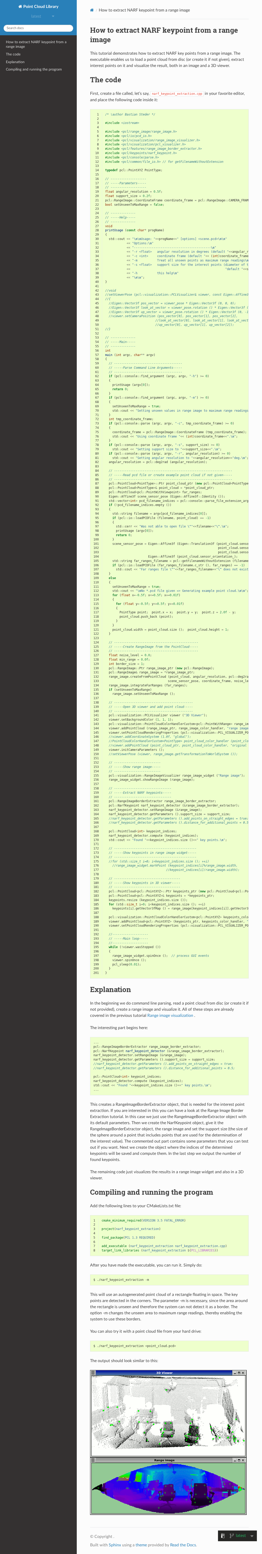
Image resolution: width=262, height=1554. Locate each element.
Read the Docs (183, 1545)
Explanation (15, 62)
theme (141, 1545)
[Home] (92, 10)
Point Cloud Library (40, 7)
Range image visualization (170, 1016)
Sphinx (115, 1545)
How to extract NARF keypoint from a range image (36, 44)
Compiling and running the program (34, 69)
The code (13, 54)
